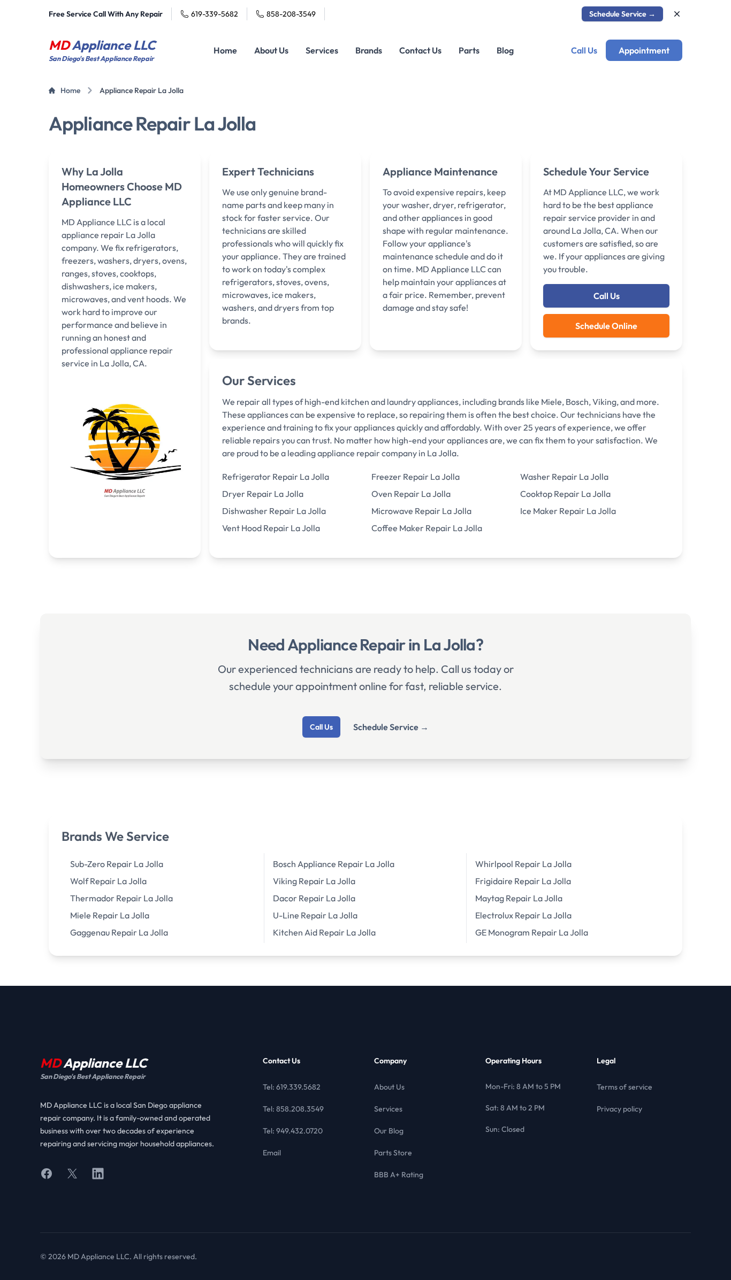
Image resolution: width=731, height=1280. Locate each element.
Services (322, 50)
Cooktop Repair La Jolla (565, 493)
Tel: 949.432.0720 (293, 1131)
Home (225, 50)
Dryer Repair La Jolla (262, 493)
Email (272, 1153)
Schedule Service (622, 14)
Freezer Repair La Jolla (415, 476)
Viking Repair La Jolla (314, 881)
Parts (469, 50)
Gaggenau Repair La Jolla (119, 932)
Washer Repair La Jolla (564, 476)
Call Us (584, 50)
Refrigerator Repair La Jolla (275, 476)
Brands (368, 50)
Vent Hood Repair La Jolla (271, 528)
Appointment (644, 50)
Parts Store (393, 1153)
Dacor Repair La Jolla (314, 898)
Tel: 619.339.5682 (292, 1087)
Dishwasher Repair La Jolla (274, 510)
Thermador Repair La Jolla (121, 898)
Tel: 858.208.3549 (293, 1109)
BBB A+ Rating (398, 1174)
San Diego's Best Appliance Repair (93, 1076)
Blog (505, 50)
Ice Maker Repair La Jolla (568, 510)
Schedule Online (606, 325)
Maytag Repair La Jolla (518, 898)
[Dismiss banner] (677, 14)
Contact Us (420, 50)
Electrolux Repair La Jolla (523, 915)
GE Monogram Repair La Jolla (531, 932)
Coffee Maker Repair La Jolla (426, 528)
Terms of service (624, 1087)
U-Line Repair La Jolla (315, 915)
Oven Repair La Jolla (411, 493)
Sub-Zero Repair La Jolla (116, 864)
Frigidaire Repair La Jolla (523, 881)
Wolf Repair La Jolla (108, 881)
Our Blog (388, 1131)
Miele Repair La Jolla (109, 915)
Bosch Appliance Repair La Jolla (333, 864)
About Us (271, 50)
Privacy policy (619, 1109)
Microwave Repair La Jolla (421, 510)
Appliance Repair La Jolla (142, 90)
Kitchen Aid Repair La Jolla (324, 932)
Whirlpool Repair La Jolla (523, 864)
